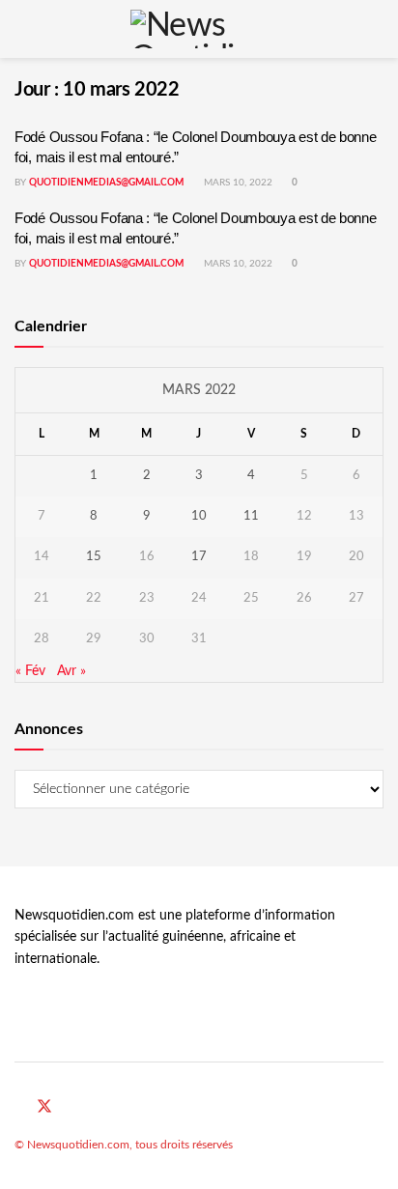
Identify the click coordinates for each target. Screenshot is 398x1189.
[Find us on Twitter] (44, 1107)
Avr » (71, 671)
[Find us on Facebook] (20, 1107)
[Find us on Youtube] (68, 1107)
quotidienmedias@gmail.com (106, 182)
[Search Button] (375, 29)
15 (93, 557)
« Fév (30, 671)
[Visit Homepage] (199, 29)
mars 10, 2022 (236, 182)
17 (199, 557)
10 (199, 516)
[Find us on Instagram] (91, 1107)
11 (251, 516)
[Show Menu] (22, 29)
